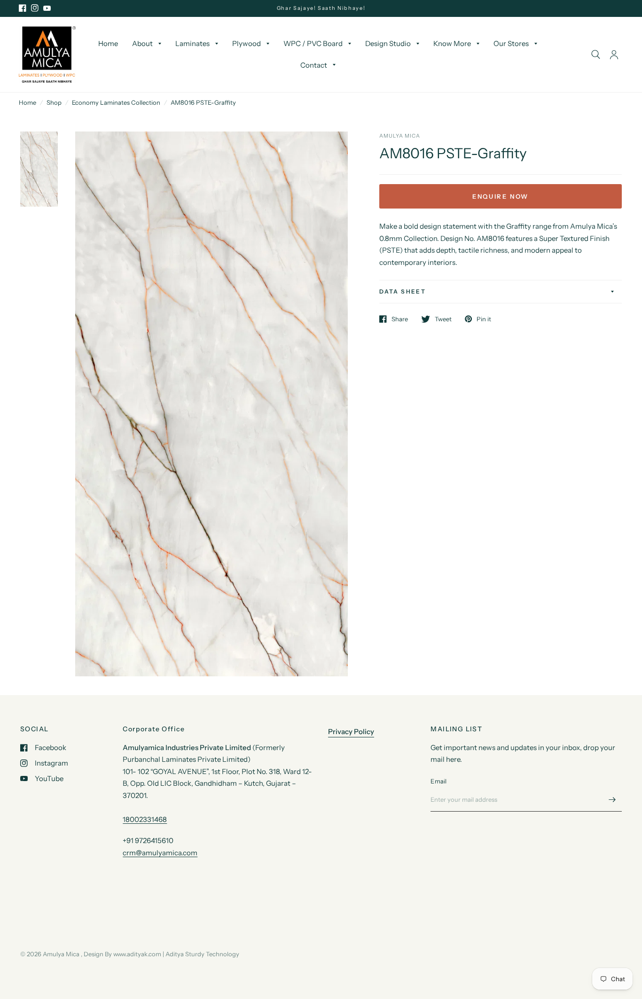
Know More (452, 43)
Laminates (192, 43)
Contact (313, 65)
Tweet (443, 319)
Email (438, 781)
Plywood (246, 43)
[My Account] (614, 54)
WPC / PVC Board (313, 43)
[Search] (596, 54)
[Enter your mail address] (612, 799)
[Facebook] (22, 8)
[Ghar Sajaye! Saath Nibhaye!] (321, 8)
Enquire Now (500, 196)
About (142, 43)
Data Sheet (402, 291)
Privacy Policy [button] (351, 731)
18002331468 (145, 819)
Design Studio (388, 43)
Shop (54, 102)
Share (399, 319)
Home (108, 43)
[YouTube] (47, 8)
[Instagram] (35, 8)
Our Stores (511, 43)
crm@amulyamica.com (160, 852)
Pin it (484, 319)
